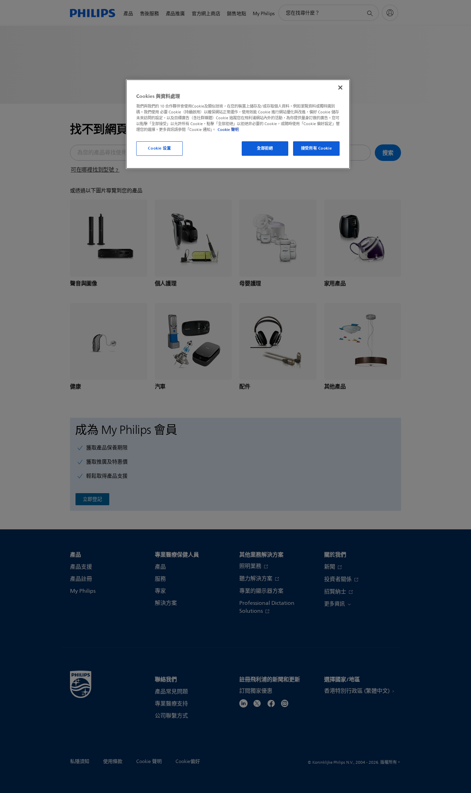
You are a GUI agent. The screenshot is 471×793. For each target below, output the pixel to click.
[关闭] (340, 87)
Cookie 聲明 (228, 129)
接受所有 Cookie (316, 148)
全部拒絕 (265, 148)
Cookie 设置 (159, 148)
